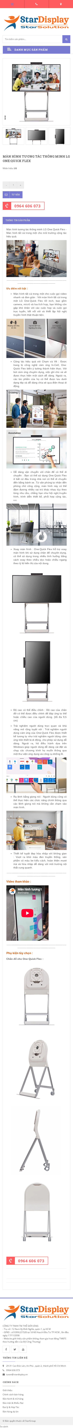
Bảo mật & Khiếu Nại (13, 1402)
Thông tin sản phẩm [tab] (17, 220)
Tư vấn (16, 194)
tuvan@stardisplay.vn (17, 1374)
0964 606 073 (27, 205)
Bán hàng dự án (10, 1411)
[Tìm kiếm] (66, 39)
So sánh (4, 1426)
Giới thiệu (7, 1390)
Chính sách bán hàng (13, 1394)
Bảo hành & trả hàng (13, 1398)
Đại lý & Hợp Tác (11, 1407)
